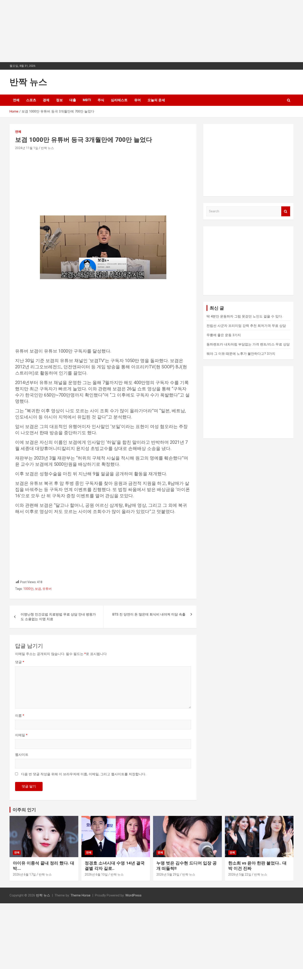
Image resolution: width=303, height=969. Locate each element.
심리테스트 (119, 100)
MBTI (87, 100)
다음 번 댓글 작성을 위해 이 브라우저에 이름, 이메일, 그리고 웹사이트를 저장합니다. (83, 774)
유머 (137, 100)
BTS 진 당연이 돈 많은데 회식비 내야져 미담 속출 (148, 614)
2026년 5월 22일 (239, 874)
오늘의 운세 (156, 100)
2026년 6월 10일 (96, 874)
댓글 (19, 662)
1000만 (28, 588)
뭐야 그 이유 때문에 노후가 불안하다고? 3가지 (241, 354)
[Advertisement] (133, 31)
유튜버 (47, 588)
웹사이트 (21, 755)
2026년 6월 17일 (24, 874)
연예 (16, 100)
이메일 (21, 735)
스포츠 (31, 100)
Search (285, 211)
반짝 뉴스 (28, 82)
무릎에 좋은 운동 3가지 (224, 335)
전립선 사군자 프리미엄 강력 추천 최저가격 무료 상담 (246, 326)
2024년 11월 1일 (26, 148)
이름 (19, 716)
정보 (59, 100)
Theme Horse (81, 895)
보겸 (38, 588)
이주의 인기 (24, 809)
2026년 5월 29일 (167, 874)
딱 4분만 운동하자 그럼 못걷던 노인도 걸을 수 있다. (245, 316)
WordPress (133, 895)
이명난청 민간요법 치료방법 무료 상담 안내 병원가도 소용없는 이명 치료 (58, 616)
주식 (101, 100)
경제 (46, 100)
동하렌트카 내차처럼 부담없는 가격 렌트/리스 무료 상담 (248, 344)
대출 (72, 100)
